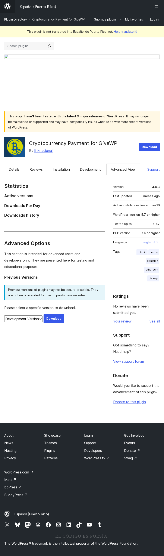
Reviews (36, 169)
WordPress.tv (97, 458)
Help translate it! (125, 31)
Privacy (10, 458)
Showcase (52, 435)
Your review (122, 321)
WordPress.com (18, 472)
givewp (153, 278)
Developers (93, 450)
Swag (130, 458)
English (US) (151, 242)
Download (149, 147)
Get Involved (134, 435)
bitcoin (142, 252)
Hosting (10, 450)
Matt (10, 480)
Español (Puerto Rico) (31, 514)
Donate (132, 450)
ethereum (152, 269)
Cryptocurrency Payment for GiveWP (73, 143)
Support (153, 169)
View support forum (128, 361)
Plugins (49, 450)
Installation (61, 169)
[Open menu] (157, 6)
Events (129, 443)
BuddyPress (16, 495)
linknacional (43, 150)
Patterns (51, 458)
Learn (88, 435)
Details (14, 169)
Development (90, 169)
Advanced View (123, 169)
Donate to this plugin (129, 402)
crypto (154, 252)
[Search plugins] (49, 46)
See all (154, 321)
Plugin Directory (15, 19)
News (8, 443)
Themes (50, 443)
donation (152, 260)
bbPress (13, 487)
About (9, 435)
